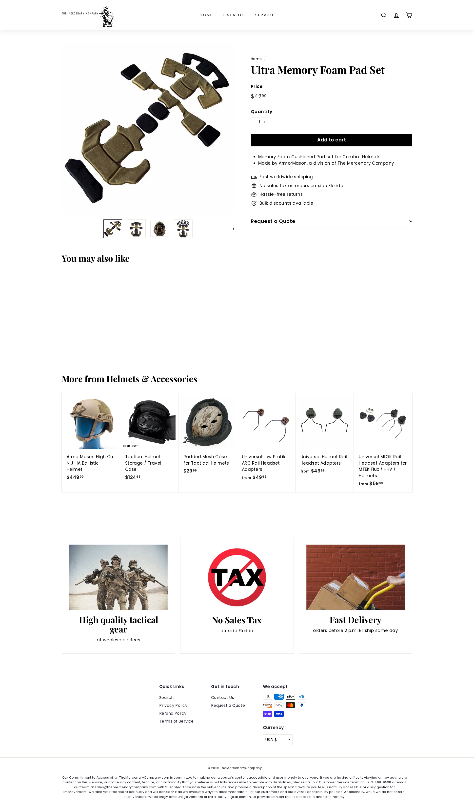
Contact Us (222, 697)
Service (265, 15)
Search (166, 697)
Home (206, 15)
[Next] (231, 229)
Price (256, 86)
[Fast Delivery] (355, 577)
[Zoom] (148, 129)
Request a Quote (273, 221)
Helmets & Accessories (151, 378)
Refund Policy (173, 713)
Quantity (261, 111)
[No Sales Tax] (237, 577)
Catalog (234, 15)
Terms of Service (176, 721)
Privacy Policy (173, 705)
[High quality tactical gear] (118, 577)
